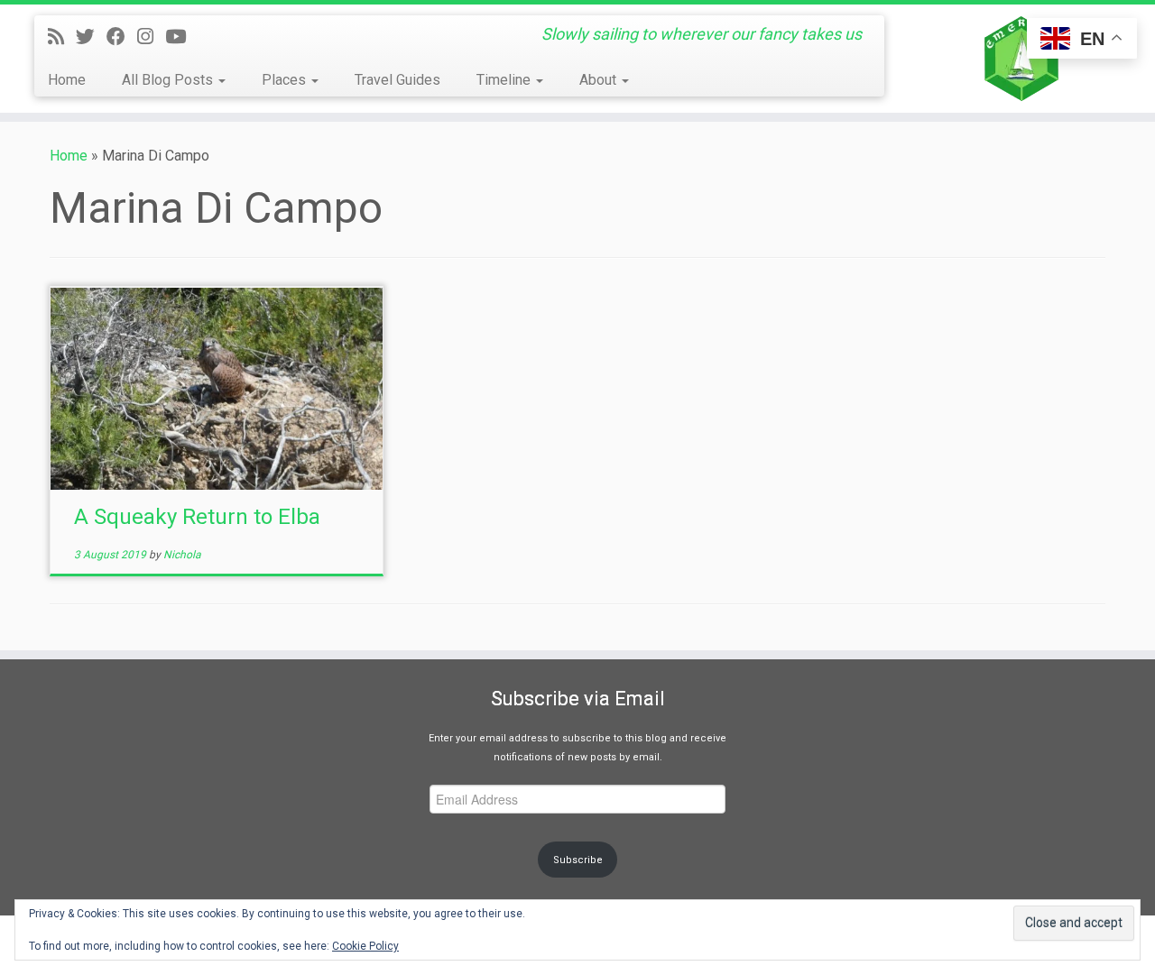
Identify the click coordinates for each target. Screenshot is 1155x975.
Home (67, 79)
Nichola (182, 554)
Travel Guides (397, 79)
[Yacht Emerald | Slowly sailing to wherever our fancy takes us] (1022, 59)
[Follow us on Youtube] (181, 37)
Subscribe (578, 860)
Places (286, 79)
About (599, 79)
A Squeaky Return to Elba (197, 516)
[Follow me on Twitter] (91, 37)
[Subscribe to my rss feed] (62, 37)
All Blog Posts (169, 79)
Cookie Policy (365, 946)
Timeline (505, 79)
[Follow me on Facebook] (121, 37)
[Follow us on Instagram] (151, 37)
